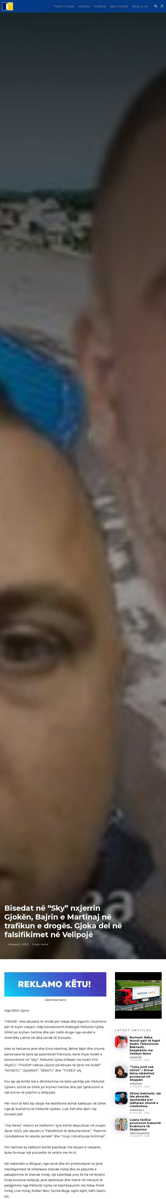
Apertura (136, 1057)
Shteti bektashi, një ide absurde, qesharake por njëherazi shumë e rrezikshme (145, 1100)
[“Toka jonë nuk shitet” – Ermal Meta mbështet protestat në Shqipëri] (121, 1071)
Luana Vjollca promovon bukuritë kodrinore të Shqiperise (145, 1124)
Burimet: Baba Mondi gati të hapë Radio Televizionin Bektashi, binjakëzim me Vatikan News (145, 1045)
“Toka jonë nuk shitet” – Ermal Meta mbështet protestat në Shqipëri (142, 1073)
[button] (156, 6)
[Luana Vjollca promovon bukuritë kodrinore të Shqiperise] (121, 1124)
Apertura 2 (137, 1110)
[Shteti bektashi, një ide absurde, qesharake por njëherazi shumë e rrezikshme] (121, 1098)
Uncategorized (140, 1133)
